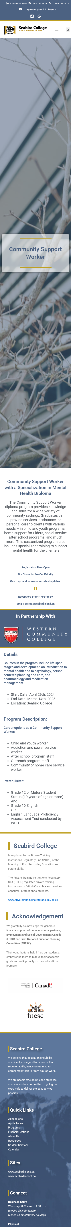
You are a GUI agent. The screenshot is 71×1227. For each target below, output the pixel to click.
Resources (14, 1140)
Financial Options (18, 1132)
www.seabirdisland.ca (21, 1171)
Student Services (18, 1145)
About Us (13, 1136)
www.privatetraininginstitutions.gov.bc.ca (33, 899)
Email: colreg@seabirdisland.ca (36, 603)
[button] (68, 29)
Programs (14, 1127)
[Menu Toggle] (57, 30)
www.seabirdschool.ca (22, 1176)
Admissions (15, 1118)
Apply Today (15, 1123)
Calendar (13, 1149)
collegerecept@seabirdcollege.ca (40, 9)
